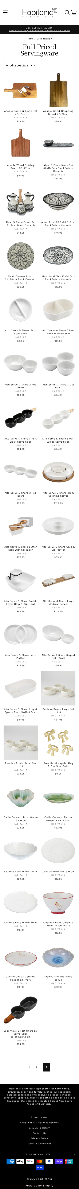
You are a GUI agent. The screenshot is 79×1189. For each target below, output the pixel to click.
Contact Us (39, 1133)
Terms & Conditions (39, 1143)
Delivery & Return (40, 1128)
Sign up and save (38, 1154)
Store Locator (39, 1117)
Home (30, 38)
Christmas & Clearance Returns (39, 1122)
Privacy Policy (39, 1138)
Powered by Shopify (39, 1185)
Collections (43, 38)
